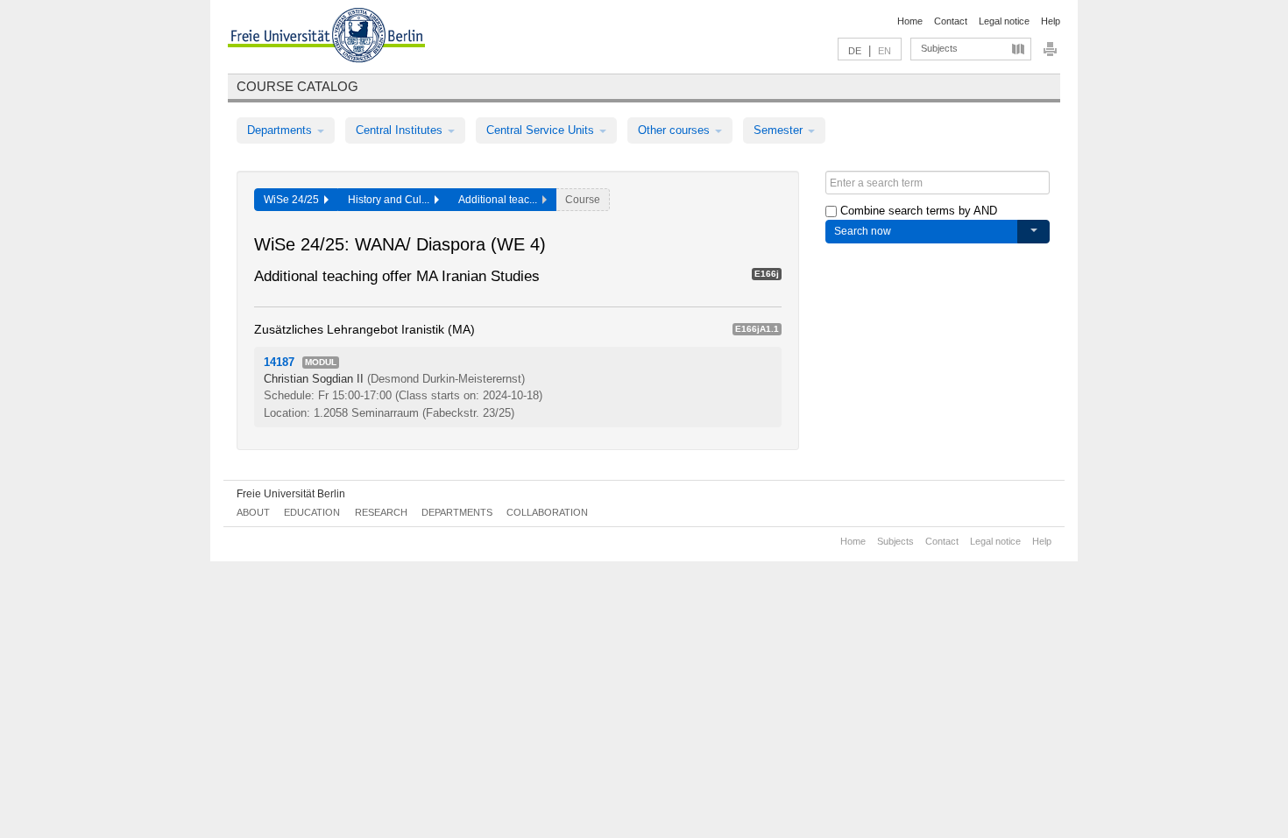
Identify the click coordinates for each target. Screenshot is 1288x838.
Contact (950, 21)
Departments (281, 130)
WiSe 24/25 (294, 199)
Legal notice (1004, 21)
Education (312, 512)
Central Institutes (401, 130)
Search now (862, 231)
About (253, 512)
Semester (780, 130)
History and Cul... (391, 199)
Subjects (939, 48)
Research (381, 512)
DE (854, 51)
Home (910, 21)
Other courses (675, 130)
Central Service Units (542, 130)
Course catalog (297, 86)
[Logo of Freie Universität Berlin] (326, 37)
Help (1050, 21)
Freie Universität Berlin (291, 494)
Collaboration (547, 512)
